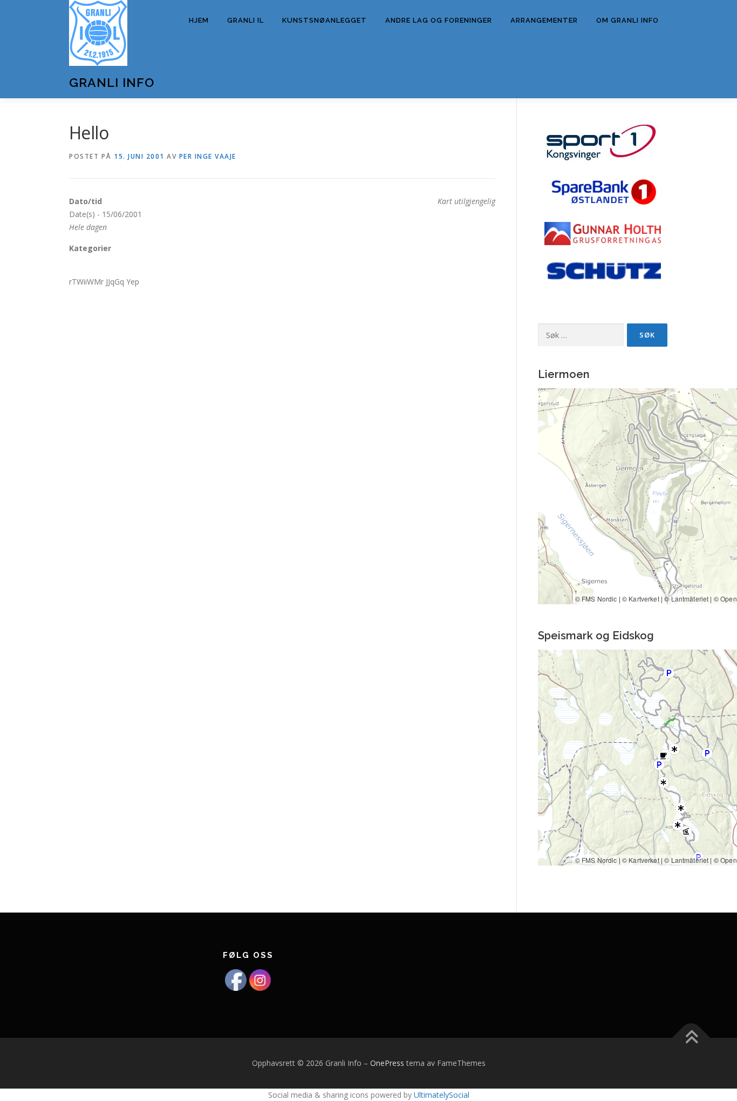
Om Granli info (627, 20)
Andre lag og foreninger (438, 20)
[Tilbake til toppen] (691, 1038)
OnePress (387, 1063)
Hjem (199, 20)
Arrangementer (544, 20)
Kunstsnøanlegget (324, 20)
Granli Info (111, 82)
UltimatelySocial (441, 1095)
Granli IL (245, 20)
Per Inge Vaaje (207, 156)
